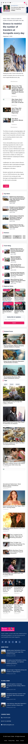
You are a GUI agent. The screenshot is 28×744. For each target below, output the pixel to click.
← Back (6, 186)
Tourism (11, 384)
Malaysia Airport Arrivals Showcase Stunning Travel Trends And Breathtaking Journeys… (17, 250)
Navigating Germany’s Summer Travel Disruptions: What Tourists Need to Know (15, 695)
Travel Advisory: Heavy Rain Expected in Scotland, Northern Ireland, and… (16, 704)
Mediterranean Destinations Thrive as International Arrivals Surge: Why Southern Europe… (15, 652)
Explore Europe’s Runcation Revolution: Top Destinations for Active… (14, 362)
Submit (14, 322)
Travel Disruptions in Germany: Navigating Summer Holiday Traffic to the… (15, 685)
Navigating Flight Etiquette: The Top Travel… (19, 312)
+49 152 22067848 (6, 721)
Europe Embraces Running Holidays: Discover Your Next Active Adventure (16, 226)
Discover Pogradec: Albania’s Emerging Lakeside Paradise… (19, 299)
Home (5, 740)
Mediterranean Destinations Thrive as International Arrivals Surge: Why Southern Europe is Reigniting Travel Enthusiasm (17, 199)
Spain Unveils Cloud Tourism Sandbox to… (8, 312)
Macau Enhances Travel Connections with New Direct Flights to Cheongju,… (18, 280)
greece (5, 384)
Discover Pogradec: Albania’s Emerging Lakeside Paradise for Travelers (16, 258)
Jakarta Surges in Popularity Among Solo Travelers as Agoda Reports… (16, 670)
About (17, 740)
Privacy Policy (12, 740)
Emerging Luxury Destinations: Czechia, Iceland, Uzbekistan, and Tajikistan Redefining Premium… (16, 661)
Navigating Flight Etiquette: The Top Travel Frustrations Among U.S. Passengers (18, 274)
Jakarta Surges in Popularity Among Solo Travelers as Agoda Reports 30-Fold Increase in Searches (16, 217)
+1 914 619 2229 (6, 717)
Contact (22, 740)
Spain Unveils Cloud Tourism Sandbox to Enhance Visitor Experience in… (18, 266)
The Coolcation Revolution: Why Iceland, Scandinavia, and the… (12, 377)
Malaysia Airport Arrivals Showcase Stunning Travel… (7, 299)
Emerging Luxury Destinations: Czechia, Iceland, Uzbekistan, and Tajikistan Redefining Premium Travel (17, 208)
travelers (17, 384)
